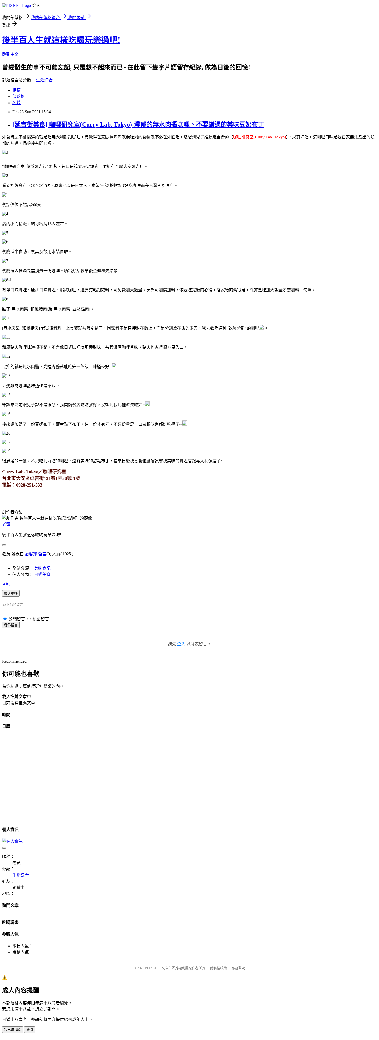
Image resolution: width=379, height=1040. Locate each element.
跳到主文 (10, 54)
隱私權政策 (218, 968)
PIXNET (151, 968)
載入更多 (11, 594)
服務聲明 (238, 968)
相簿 (16, 90)
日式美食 (42, 574)
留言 (42, 554)
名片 (16, 102)
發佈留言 (11, 625)
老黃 (6, 524)
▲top (6, 583)
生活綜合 (44, 80)
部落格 (18, 96)
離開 (29, 1030)
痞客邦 (31, 554)
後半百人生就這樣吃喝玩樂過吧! (61, 40)
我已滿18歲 (12, 1030)
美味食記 (42, 568)
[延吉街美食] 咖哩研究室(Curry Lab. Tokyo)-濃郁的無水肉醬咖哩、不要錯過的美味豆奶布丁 (138, 124)
